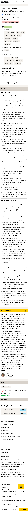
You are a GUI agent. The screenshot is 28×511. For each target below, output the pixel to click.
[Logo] (5, 2)
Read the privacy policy (6, 504)
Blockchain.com (17, 11)
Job (10, 83)
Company (19, 83)
